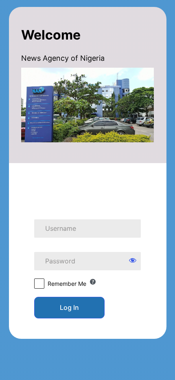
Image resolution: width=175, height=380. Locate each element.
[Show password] (133, 260)
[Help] (93, 282)
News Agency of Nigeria (87, 186)
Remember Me (67, 283)
